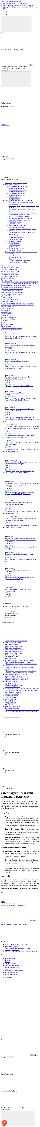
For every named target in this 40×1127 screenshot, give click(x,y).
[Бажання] (20, 41)
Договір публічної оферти (13, 974)
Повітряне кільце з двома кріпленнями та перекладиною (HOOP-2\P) (18, 503)
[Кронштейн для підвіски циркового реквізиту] (22, 548)
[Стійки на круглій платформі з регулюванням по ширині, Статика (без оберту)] (22, 450)
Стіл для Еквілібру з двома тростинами (18, 570)
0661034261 (5, 125)
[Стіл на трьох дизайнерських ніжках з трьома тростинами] (22, 337)
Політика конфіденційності (14, 970)
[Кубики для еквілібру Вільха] (22, 386)
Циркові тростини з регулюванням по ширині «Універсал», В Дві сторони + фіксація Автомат (20, 539)
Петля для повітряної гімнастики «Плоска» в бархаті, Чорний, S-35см (19, 409)
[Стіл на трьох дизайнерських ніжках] (22, 353)
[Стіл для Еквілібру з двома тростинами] (22, 560)
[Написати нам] (4, 1122)
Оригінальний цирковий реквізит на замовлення (21, 252)
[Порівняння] (16, 24)
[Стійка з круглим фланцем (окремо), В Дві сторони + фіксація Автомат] (22, 436)
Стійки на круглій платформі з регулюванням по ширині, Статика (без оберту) (21, 463)
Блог (25, 5)
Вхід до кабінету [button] (10, 958)
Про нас (8, 3)
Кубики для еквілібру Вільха (14, 393)
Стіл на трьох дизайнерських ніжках (17, 361)
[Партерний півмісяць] (22, 606)
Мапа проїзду (5, 1109)
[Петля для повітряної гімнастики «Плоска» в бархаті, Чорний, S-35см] (22, 399)
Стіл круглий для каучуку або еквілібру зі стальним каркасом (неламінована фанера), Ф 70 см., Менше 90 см (22, 428)
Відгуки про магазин (19, 7)
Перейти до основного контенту (11, 1)
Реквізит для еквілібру (12, 236)
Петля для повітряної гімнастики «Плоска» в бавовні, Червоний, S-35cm (19, 378)
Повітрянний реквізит (12, 184)
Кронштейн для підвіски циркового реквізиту (20, 554)
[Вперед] (3, 600)
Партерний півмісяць (12, 613)
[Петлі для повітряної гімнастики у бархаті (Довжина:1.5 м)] (22, 578)
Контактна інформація (16, 5)
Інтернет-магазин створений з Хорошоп (14, 924)
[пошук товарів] (16, 79)
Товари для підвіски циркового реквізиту (18, 200)
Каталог (3, 3)
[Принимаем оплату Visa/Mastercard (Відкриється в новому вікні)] (13, 905)
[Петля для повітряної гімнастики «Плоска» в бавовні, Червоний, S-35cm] (22, 367)
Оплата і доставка (17, 3)
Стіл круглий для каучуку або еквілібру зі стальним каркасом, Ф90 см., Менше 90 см (22, 484)
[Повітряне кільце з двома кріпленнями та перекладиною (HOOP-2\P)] (22, 493)
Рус (6, 14)
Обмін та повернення (12, 965)
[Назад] (1, 600)
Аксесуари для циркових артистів (16, 183)
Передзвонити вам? (7, 159)
